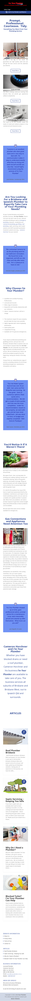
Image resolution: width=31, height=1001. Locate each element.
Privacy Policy (8, 938)
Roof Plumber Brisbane (13, 751)
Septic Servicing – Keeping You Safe (15, 800)
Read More (15, 70)
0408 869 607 (11, 976)
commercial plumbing (9, 224)
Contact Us (7, 943)
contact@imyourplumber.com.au (14, 974)
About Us (6, 936)
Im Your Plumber (21, 995)
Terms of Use (8, 941)
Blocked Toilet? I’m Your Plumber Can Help (15, 898)
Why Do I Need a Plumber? (14, 848)
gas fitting (18, 224)
